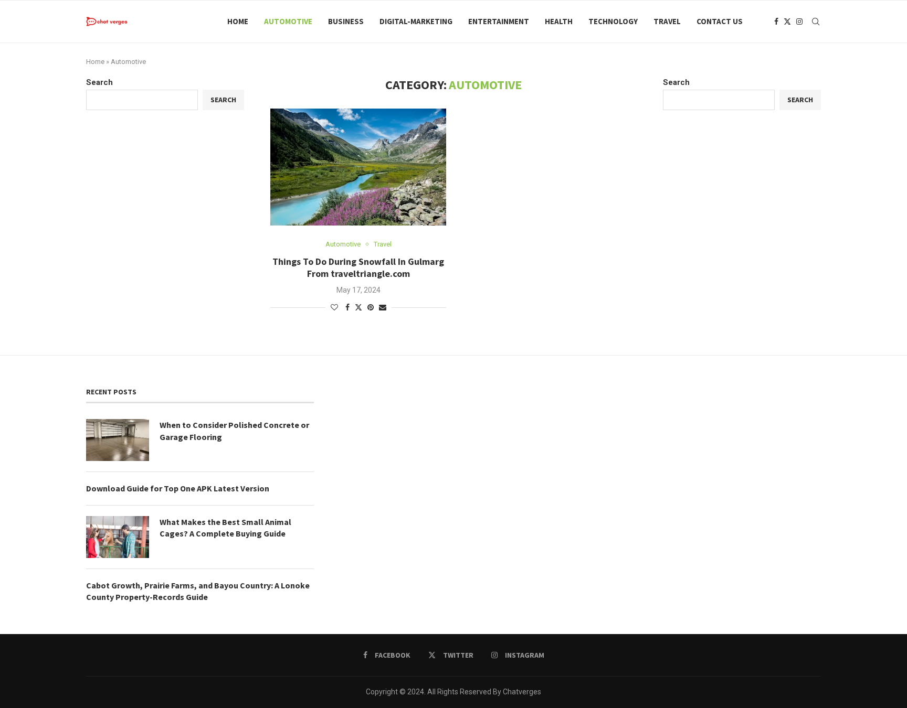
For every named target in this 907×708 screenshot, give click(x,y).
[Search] (815, 21)
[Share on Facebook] (347, 307)
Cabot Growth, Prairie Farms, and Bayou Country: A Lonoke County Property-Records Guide (198, 591)
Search (676, 82)
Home (237, 21)
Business (346, 21)
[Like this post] (334, 307)
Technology (613, 21)
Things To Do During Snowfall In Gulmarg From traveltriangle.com (358, 267)
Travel (667, 21)
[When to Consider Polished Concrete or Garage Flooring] (117, 440)
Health (559, 21)
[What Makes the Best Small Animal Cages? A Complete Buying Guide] (117, 537)
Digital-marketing (415, 21)
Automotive (288, 21)
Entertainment (498, 21)
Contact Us (720, 21)
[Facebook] (776, 21)
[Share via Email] (382, 307)
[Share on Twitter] (358, 307)
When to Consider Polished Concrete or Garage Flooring (234, 431)
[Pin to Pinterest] (370, 307)
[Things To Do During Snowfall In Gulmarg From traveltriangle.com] (358, 167)
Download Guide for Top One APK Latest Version (177, 488)
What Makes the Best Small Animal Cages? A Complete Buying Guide (225, 528)
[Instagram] (799, 21)
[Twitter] (787, 21)
